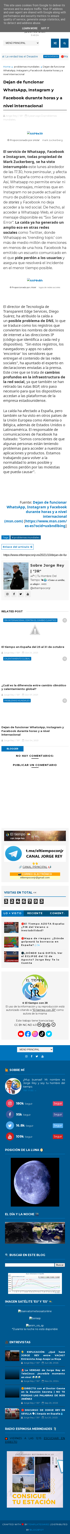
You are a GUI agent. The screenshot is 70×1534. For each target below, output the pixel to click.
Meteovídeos (34, 56)
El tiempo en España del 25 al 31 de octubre (32, 647)
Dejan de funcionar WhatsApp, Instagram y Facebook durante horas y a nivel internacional (32, 730)
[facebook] (31, 1056)
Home (7, 66)
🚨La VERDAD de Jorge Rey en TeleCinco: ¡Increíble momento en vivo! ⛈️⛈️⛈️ (43, 1374)
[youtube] (43, 1056)
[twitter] (37, 1056)
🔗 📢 (35, 867)
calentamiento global (17, 658)
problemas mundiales (26, 66)
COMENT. (57, 913)
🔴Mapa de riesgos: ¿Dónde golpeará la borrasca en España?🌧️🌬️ (42, 941)
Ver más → (30, 1090)
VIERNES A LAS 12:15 (26, 1438)
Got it (45, 28)
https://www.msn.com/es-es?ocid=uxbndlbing (46, 523)
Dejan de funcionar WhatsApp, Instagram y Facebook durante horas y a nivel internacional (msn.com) (35, 511)
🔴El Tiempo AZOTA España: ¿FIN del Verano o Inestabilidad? (43, 927)
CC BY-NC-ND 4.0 (25, 1025)
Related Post (12, 611)
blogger (12, 748)
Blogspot (37, 1529)
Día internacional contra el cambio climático (30, 620)
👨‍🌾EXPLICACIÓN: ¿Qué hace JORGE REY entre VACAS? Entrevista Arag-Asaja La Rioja (43, 1355)
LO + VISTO (13, 913)
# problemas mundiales (25, 537)
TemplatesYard (38, 1524)
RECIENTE (35, 913)
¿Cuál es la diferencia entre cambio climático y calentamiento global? (33, 687)
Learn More (30, 28)
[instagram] (26, 1056)
